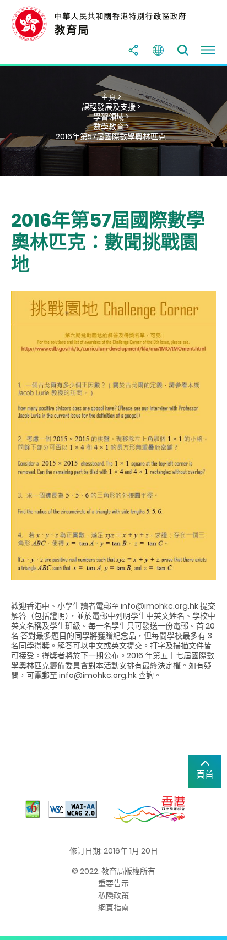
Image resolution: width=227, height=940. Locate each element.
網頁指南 (113, 907)
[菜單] (207, 50)
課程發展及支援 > (111, 107)
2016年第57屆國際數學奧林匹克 (111, 136)
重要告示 (113, 883)
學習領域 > (111, 117)
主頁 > (111, 97)
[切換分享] (133, 50)
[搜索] (183, 50)
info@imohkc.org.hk (98, 675)
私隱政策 (113, 895)
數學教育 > (111, 127)
